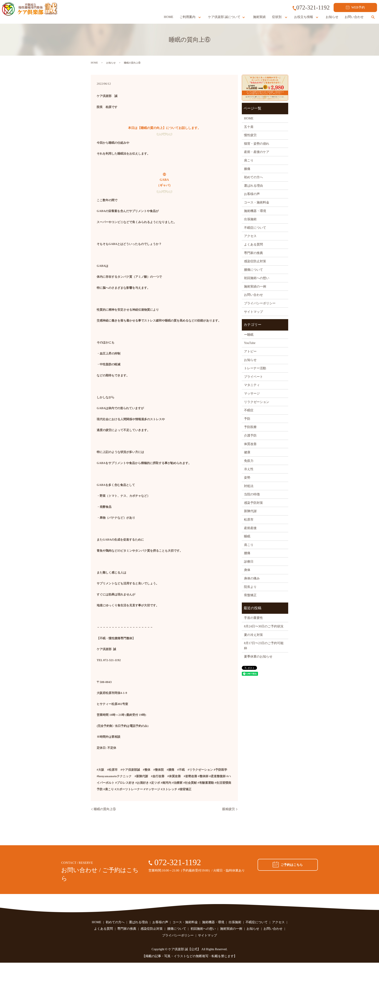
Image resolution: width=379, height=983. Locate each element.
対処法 (248, 486)
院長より (250, 586)
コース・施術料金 (256, 202)
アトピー (250, 351)
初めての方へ (253, 177)
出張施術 (250, 219)
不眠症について (255, 227)
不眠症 (248, 410)
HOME (168, 17)
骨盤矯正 (250, 595)
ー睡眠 (248, 334)
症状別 (276, 17)
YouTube (249, 343)
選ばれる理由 (253, 185)
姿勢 (247, 477)
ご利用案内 (187, 17)
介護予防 (250, 435)
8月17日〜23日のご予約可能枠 (263, 645)
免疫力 (248, 460)
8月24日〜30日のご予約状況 (263, 626)
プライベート (253, 376)
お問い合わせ (354, 17)
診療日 (248, 561)
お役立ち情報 (303, 17)
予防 (247, 418)
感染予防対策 (253, 502)
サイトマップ (253, 311)
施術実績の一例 (255, 286)
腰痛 (247, 553)
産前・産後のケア (256, 152)
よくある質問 (253, 244)
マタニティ (252, 385)
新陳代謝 (250, 511)
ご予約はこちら (292, 864)
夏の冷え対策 (253, 634)
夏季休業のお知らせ (258, 656)
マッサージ (252, 393)
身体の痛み (252, 578)
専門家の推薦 (253, 253)
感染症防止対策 (255, 261)
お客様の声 (252, 194)
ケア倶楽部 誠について (224, 17)
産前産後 (250, 528)
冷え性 (248, 469)
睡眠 (247, 536)
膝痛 (247, 169)
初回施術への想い (256, 278)
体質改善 (250, 444)
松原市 (248, 519)
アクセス (250, 236)
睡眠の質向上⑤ (105, 809)
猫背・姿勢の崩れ (256, 143)
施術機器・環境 (255, 211)
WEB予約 (358, 7)
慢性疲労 (250, 135)
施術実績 (259, 17)
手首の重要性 (253, 617)
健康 (247, 452)
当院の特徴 (252, 494)
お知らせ (332, 17)
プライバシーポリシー (260, 303)
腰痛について (253, 269)
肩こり (248, 160)
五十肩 (248, 126)
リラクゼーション (256, 402)
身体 (247, 570)
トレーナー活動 (255, 368)
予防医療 (250, 427)
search (373, 17)
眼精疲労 (228, 809)
